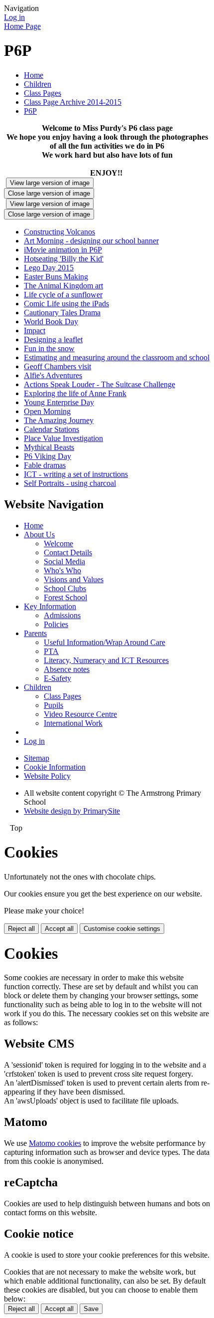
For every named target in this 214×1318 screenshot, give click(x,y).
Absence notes (67, 669)
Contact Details (68, 552)
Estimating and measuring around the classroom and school (117, 357)
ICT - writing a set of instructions (76, 474)
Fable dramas (45, 465)
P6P (30, 111)
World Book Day (51, 321)
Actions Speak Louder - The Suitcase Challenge (99, 384)
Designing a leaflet (53, 339)
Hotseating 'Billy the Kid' (64, 258)
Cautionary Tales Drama (62, 312)
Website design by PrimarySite (72, 811)
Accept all (59, 928)
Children (37, 84)
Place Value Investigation (63, 438)
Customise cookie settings (122, 928)
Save (91, 1309)
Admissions (62, 615)
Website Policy (47, 776)
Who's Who (62, 570)
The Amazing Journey (59, 420)
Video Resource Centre (80, 714)
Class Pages (42, 93)
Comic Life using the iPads (66, 303)
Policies (56, 624)
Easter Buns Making (56, 276)
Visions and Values (74, 579)
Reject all (21, 928)
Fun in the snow (49, 348)
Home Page (22, 26)
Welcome (58, 543)
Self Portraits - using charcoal (70, 483)
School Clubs (65, 588)
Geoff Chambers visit (57, 366)
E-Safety (57, 678)
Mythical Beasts (49, 447)
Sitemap (36, 758)
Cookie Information (55, 767)
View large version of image (50, 183)
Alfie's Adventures (53, 375)
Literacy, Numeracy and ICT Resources (106, 660)
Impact (34, 330)
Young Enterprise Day (59, 402)
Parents (35, 633)
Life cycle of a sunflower (63, 294)
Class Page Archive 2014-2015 (72, 102)
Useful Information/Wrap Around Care (104, 642)
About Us (39, 534)
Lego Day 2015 (49, 267)
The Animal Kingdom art (63, 285)
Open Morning (47, 411)
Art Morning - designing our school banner (91, 240)
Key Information (50, 606)
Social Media (64, 561)
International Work (73, 723)
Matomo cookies (55, 1143)
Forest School (65, 597)
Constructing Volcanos (59, 231)
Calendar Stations (51, 429)
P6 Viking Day (47, 456)
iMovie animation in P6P (63, 249)
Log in (14, 17)
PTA (51, 651)
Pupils (53, 705)
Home (33, 75)
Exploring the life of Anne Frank (75, 393)
